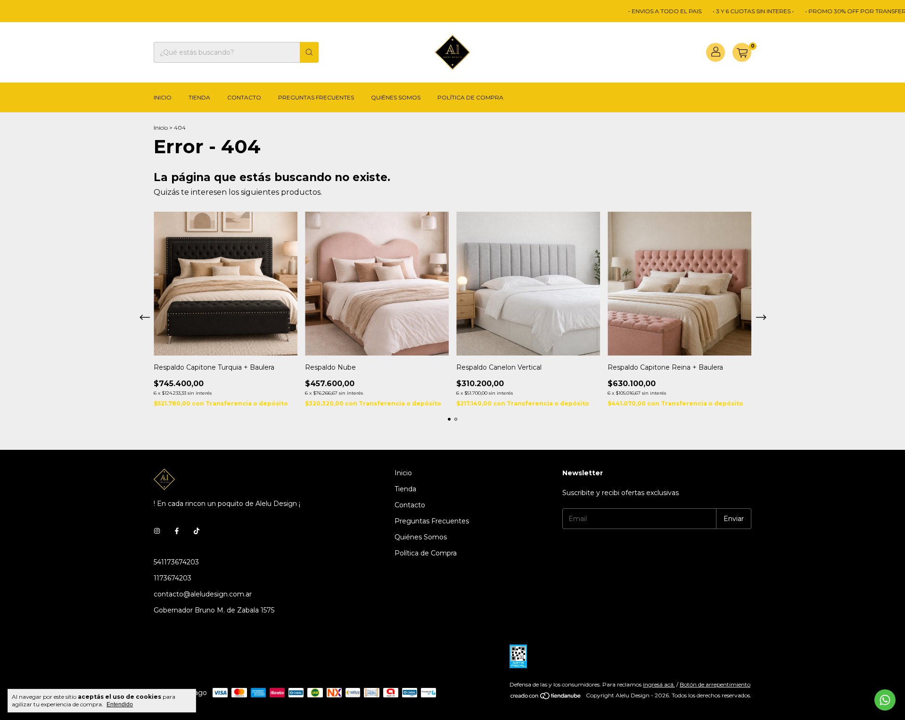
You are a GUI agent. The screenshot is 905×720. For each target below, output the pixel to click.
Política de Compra (470, 97)
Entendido (120, 704)
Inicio (163, 97)
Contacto (244, 97)
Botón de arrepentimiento (715, 684)
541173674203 (176, 562)
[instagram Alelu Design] (157, 531)
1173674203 (172, 578)
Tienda (199, 97)
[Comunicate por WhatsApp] (885, 700)
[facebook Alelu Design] (176, 531)
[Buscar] (309, 52)
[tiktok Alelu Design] (196, 531)
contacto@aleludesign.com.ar (203, 594)
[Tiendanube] (546, 697)
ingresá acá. (659, 684)
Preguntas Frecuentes (316, 97)
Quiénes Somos (395, 97)
